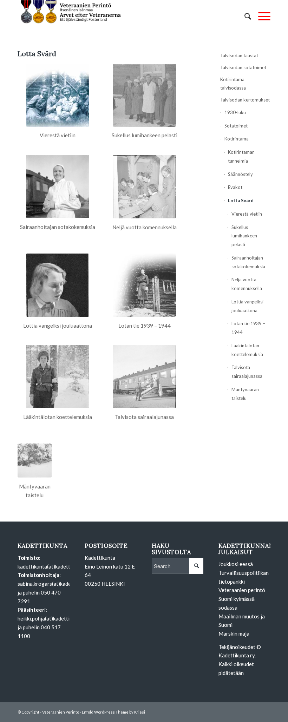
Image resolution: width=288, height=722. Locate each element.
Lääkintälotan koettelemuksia (247, 350)
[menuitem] (244, 16)
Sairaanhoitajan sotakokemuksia (248, 262)
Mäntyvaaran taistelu (245, 394)
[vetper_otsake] (70, 16)
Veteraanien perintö (241, 590)
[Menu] (260, 16)
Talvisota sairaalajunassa (246, 372)
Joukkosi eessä (235, 564)
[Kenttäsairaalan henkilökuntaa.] (144, 95)
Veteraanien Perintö (60, 712)
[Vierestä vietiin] (57, 95)
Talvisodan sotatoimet (243, 67)
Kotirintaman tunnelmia (241, 156)
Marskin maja (233, 633)
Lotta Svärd (241, 200)
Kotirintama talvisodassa (233, 84)
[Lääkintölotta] (57, 376)
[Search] (244, 16)
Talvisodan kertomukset (245, 100)
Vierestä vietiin (246, 214)
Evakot (235, 187)
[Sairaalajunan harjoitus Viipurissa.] (144, 376)
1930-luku (235, 112)
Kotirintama (236, 139)
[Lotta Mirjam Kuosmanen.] (57, 285)
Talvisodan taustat (239, 55)
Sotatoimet (236, 126)
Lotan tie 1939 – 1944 (248, 328)
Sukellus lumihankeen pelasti (244, 236)
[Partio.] (35, 461)
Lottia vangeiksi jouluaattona (247, 306)
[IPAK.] (144, 186)
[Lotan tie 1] (144, 285)
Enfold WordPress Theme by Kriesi (113, 712)
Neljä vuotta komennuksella (246, 284)
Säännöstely (240, 174)
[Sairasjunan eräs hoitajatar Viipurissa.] (57, 186)
